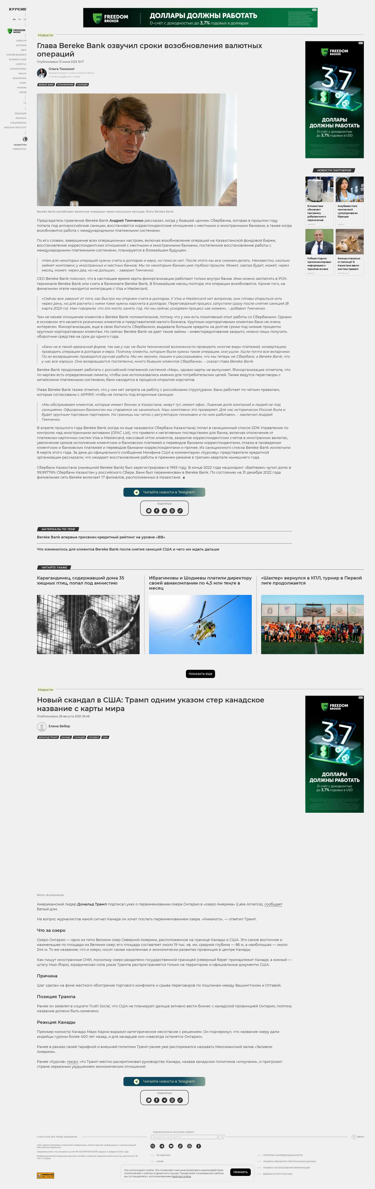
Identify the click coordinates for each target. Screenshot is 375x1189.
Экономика (19, 78)
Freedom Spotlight (15, 127)
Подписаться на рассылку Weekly (173, 1132)
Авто (23, 50)
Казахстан (20, 145)
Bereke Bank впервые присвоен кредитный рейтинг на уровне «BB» (101, 537)
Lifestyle (21, 64)
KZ (25, 19)
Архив (22, 92)
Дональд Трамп (48, 737)
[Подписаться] (221, 1137)
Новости (21, 41)
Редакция (20, 113)
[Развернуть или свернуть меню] (25, 103)
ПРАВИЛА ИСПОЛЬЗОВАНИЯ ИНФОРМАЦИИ (286, 1168)
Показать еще (200, 674)
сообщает (273, 904)
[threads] (189, 1146)
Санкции (82, 85)
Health (22, 73)
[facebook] (198, 1146)
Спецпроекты (18, 123)
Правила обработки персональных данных (289, 1161)
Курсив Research (16, 55)
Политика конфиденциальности (283, 1155)
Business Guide (17, 59)
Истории (21, 45)
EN (19, 19)
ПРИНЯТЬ (240, 1172)
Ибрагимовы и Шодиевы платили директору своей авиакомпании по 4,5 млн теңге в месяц (200, 583)
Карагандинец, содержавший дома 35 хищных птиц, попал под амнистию (80, 580)
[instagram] (152, 1146)
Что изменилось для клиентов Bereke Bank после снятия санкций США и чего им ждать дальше (128, 549)
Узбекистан (19, 149)
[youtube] (171, 1146)
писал (72, 1062)
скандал (93, 737)
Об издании (163, 1155)
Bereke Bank (46, 85)
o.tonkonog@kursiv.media (64, 76)
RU (14, 19)
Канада (66, 737)
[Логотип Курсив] (17, 9)
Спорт (22, 83)
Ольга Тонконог (62, 69)
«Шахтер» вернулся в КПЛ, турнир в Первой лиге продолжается (311, 580)
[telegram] (162, 1146)
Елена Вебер (59, 726)
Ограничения (65, 85)
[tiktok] (180, 1146)
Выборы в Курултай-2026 (277, 1174)
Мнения (21, 87)
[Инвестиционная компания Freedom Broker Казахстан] (16, 31)
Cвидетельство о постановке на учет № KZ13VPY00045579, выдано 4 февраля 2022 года (83, 1151)
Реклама (21, 118)
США (105, 737)
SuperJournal (18, 69)
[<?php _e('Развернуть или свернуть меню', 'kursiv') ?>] (25, 139)
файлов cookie (181, 1176)
